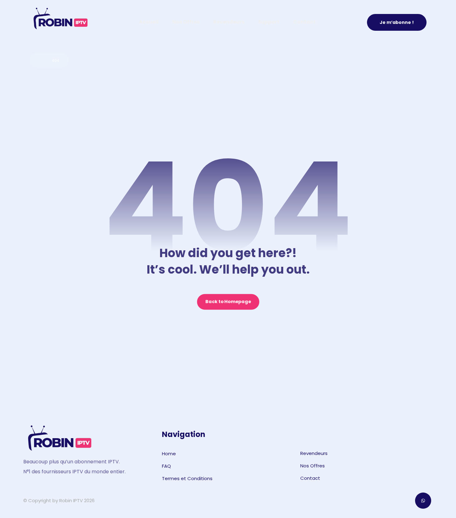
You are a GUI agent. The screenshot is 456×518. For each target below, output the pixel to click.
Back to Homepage (228, 302)
